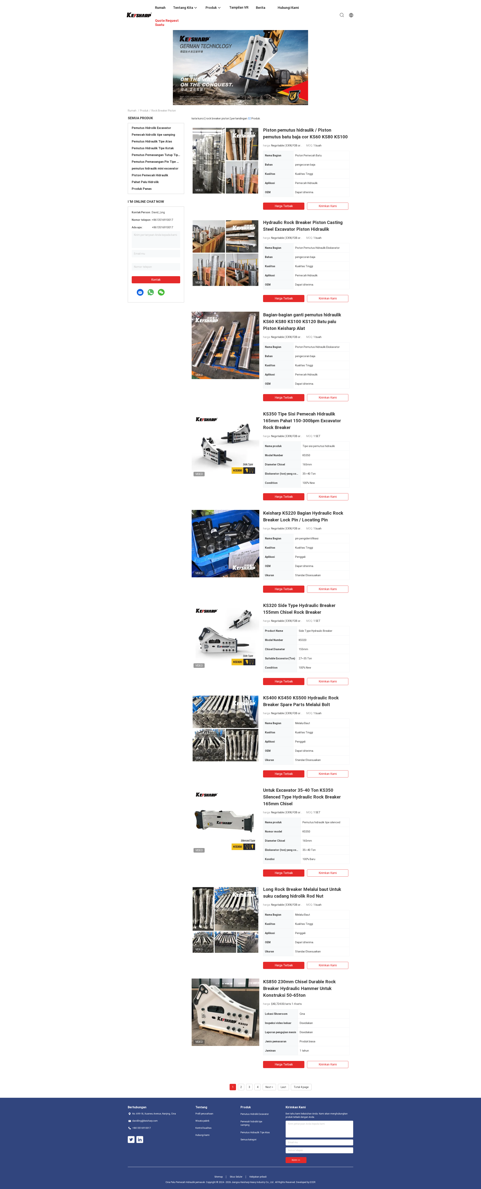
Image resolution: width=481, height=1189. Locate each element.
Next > (269, 1087)
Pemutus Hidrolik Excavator (151, 128)
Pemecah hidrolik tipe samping (153, 134)
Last (283, 1087)
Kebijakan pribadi (258, 1176)
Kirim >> (296, 1160)
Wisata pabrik (202, 1121)
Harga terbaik (284, 206)
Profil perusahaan (204, 1113)
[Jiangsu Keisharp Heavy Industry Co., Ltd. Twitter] (131, 1139)
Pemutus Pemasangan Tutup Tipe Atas (156, 155)
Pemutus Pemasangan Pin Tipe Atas (156, 162)
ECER (312, 1182)
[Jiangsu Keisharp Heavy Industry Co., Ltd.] (139, 14)
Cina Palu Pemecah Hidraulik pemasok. (186, 1182)
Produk (144, 110)
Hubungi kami (202, 1135)
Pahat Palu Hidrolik (145, 182)
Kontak (156, 279)
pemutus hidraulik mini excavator (155, 168)
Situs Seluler (236, 1176)
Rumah (132, 110)
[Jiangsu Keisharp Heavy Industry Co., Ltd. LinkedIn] (139, 1139)
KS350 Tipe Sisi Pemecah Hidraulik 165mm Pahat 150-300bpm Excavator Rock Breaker (302, 420)
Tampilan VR (238, 7)
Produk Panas (142, 189)
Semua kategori (248, 1139)
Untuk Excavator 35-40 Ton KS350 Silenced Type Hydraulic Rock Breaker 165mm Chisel (302, 797)
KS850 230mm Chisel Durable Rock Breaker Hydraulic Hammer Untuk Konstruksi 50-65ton (299, 988)
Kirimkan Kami (328, 206)
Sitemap (218, 1176)
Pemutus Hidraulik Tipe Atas (152, 141)
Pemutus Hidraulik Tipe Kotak (153, 148)
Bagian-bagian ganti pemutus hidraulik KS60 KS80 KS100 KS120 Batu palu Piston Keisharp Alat (302, 321)
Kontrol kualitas (203, 1128)
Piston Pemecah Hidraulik (150, 175)
